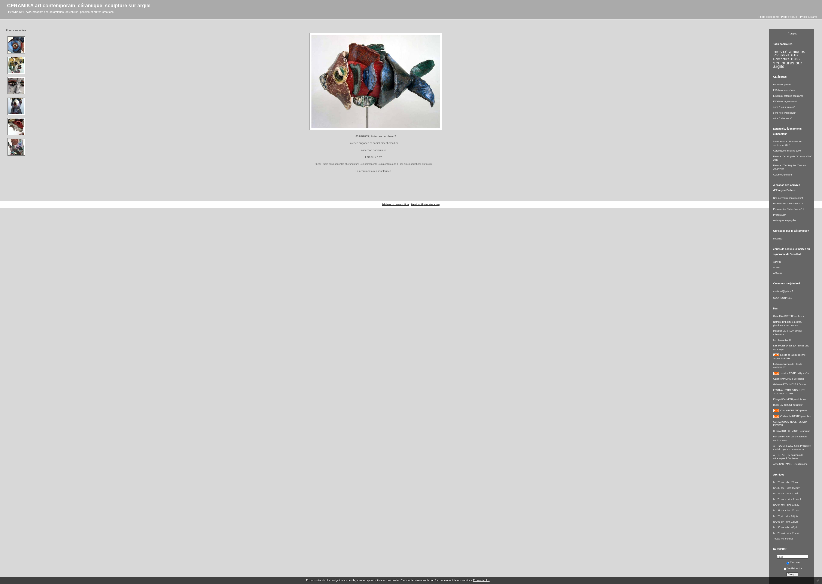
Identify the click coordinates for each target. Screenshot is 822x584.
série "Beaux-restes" (784, 107)
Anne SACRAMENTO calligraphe (790, 464)
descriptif (778, 238)
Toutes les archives (783, 538)
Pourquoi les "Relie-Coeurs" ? (788, 209)
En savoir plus (481, 580)
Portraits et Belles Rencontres (785, 57)
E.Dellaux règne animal (785, 101)
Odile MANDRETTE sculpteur (788, 316)
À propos (792, 33)
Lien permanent (368, 164)
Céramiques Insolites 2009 (787, 150)
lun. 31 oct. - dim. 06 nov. (786, 510)
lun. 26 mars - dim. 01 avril (787, 499)
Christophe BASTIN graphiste (795, 416)
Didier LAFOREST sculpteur (788, 405)
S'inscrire (795, 562)
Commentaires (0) (387, 164)
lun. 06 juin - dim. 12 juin (785, 521)
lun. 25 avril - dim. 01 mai (786, 533)
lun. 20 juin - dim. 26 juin (785, 516)
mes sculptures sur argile (418, 164)
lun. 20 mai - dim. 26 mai (785, 482)
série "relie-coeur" (782, 118)
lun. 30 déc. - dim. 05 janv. (786, 488)
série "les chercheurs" (346, 164)
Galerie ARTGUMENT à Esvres (789, 384)
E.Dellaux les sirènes (784, 90)
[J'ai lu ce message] (817, 580)
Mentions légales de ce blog (425, 204)
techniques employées (785, 220)
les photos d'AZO (782, 340)
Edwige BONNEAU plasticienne (789, 399)
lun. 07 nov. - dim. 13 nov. (786, 505)
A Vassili (777, 273)
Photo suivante (809, 16)
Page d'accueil (789, 16)
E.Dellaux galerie (782, 84)
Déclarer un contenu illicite (395, 204)
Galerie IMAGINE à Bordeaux (788, 378)
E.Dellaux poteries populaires (788, 96)
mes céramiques (789, 51)
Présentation (779, 215)
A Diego (777, 261)
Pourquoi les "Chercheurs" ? (788, 203)
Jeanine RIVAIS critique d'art (795, 373)
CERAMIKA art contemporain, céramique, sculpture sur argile (78, 5)
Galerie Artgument (782, 174)
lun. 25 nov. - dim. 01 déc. (786, 493)
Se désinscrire (794, 568)
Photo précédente (768, 16)
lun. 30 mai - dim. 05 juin (785, 527)
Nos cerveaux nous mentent (788, 198)
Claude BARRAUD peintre (793, 410)
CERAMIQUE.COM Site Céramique (791, 431)
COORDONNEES (782, 298)
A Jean (776, 267)
